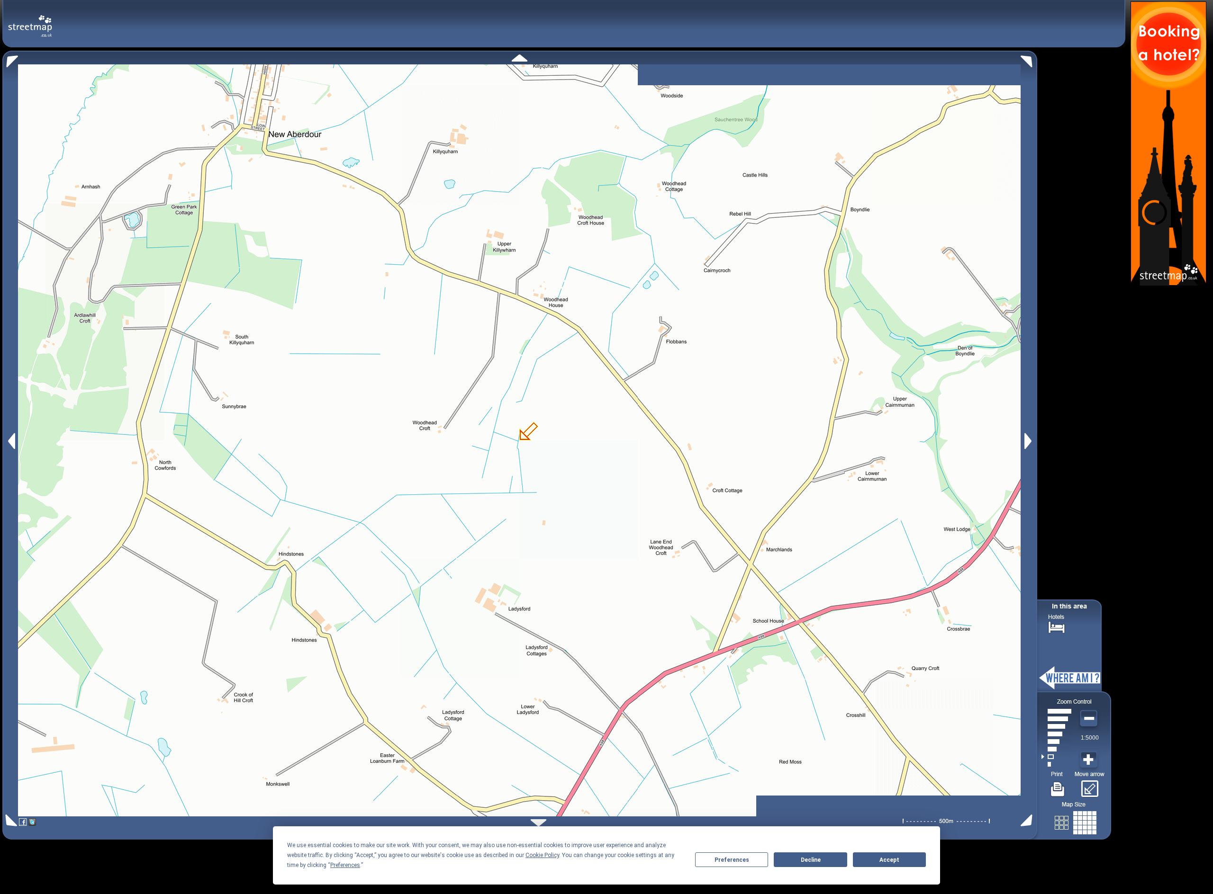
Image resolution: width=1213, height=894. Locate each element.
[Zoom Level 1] (1056, 764)
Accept (889, 860)
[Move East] (1029, 441)
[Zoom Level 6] (1056, 726)
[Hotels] (1057, 626)
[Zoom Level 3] (1056, 749)
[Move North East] (1029, 59)
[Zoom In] (1090, 760)
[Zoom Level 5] (1056, 734)
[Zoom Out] (1090, 719)
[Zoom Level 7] (1056, 718)
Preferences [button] (345, 865)
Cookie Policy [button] (542, 855)
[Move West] (10, 441)
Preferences (732, 860)
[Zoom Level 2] (1056, 756)
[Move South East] (1028, 820)
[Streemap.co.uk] (30, 20)
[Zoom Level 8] (1056, 711)
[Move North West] (10, 59)
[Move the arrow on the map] (1089, 785)
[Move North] (519, 58)
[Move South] (538, 822)
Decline (811, 860)
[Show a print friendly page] (1058, 785)
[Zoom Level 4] (1056, 741)
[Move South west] (9, 820)
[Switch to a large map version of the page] (1075, 821)
